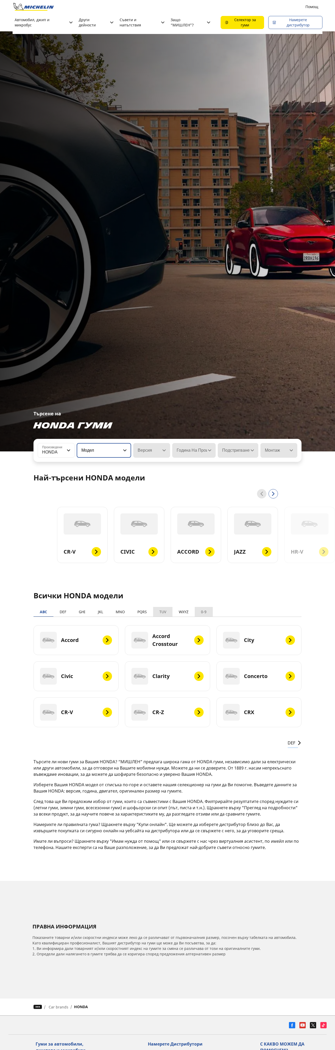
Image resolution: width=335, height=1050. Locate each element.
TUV (162, 611)
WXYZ (183, 611)
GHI (82, 611)
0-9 (203, 611)
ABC (43, 611)
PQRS (142, 611)
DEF (63, 611)
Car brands (58, 1007)
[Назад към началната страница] (33, 7)
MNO (120, 611)
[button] (68, 450)
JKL (100, 611)
